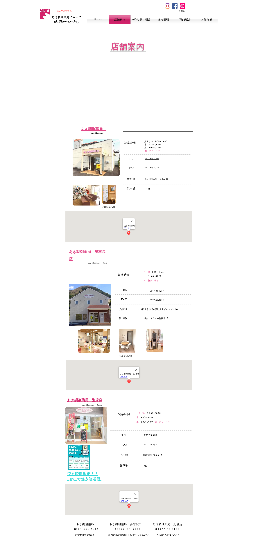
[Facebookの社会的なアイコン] (175, 6)
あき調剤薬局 (60, 17)
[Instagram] (167, 6)
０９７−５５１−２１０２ (87, 529)
